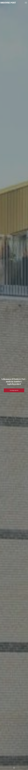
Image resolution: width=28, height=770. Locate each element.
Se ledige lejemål (14, 390)
